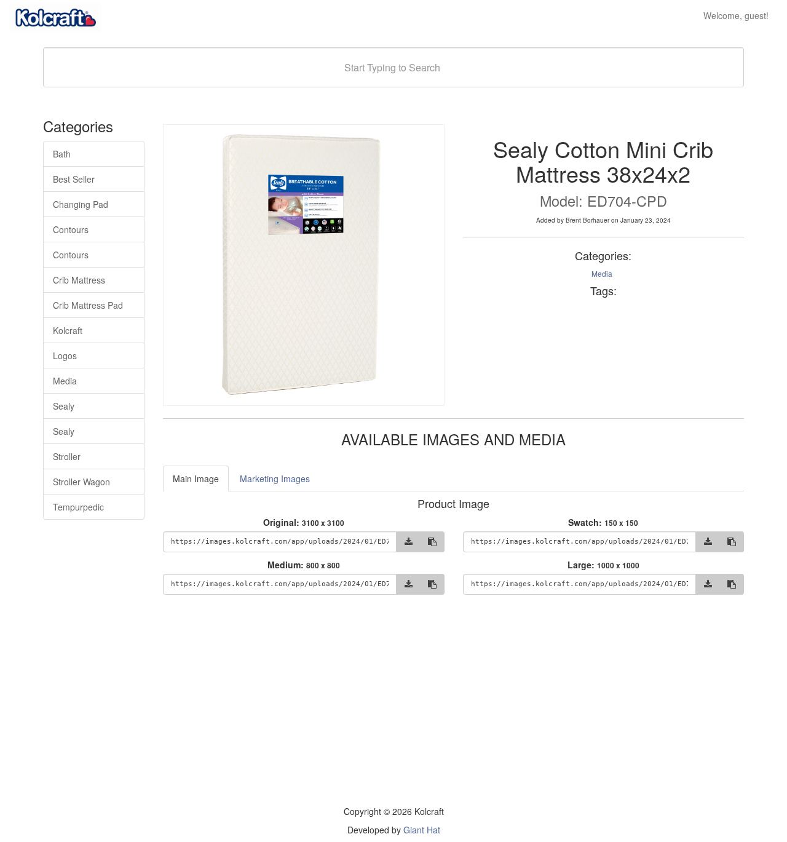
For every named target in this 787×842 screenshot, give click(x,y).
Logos (65, 355)
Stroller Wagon (81, 481)
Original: (303, 522)
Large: (603, 564)
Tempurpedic (78, 507)
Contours (71, 229)
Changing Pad (80, 204)
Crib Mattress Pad (88, 305)
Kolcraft (67, 330)
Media (65, 381)
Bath (62, 154)
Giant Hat (421, 830)
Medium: (303, 564)
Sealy (63, 406)
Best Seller (74, 179)
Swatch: (603, 522)
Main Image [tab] (196, 478)
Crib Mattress (79, 280)
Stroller (67, 456)
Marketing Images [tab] (275, 478)
